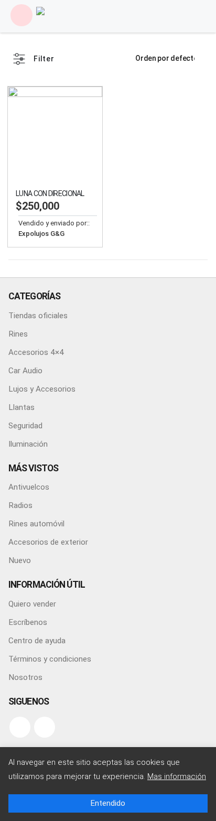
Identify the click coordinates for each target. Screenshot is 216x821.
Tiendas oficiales (38, 315)
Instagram (44, 727)
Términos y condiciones (49, 659)
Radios (20, 505)
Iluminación (28, 444)
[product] (55, 134)
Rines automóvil (36, 523)
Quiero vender (32, 604)
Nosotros (25, 677)
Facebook (19, 727)
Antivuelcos (28, 487)
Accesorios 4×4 (36, 352)
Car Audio (25, 370)
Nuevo (19, 560)
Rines (18, 334)
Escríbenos (27, 622)
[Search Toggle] (195, 15)
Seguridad (25, 425)
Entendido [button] (108, 803)
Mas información (176, 776)
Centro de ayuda (37, 640)
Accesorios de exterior (48, 542)
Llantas (21, 407)
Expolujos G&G (41, 233)
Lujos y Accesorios (41, 389)
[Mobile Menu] (21, 15)
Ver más (84, 103)
